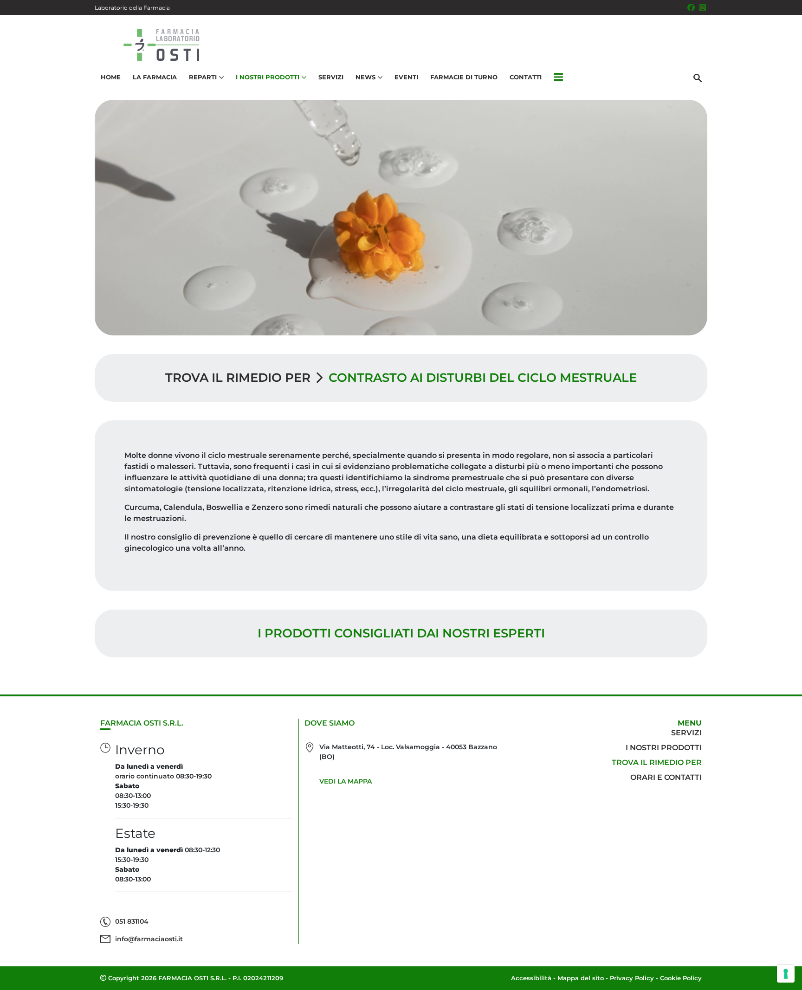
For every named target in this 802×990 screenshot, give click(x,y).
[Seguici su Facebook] (691, 7)
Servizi (330, 77)
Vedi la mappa (345, 781)
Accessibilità (531, 978)
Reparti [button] (203, 77)
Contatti (526, 77)
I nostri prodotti (664, 747)
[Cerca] (697, 77)
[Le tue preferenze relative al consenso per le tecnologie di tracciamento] (786, 974)
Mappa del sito (580, 978)
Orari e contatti (666, 777)
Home (111, 77)
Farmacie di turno (464, 77)
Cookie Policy (681, 978)
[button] (558, 77)
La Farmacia (155, 77)
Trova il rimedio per (237, 377)
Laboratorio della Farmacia (132, 7)
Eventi (406, 77)
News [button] (365, 77)
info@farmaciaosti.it (149, 939)
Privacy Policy (632, 978)
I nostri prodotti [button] (267, 77)
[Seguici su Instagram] (702, 7)
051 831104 (132, 921)
